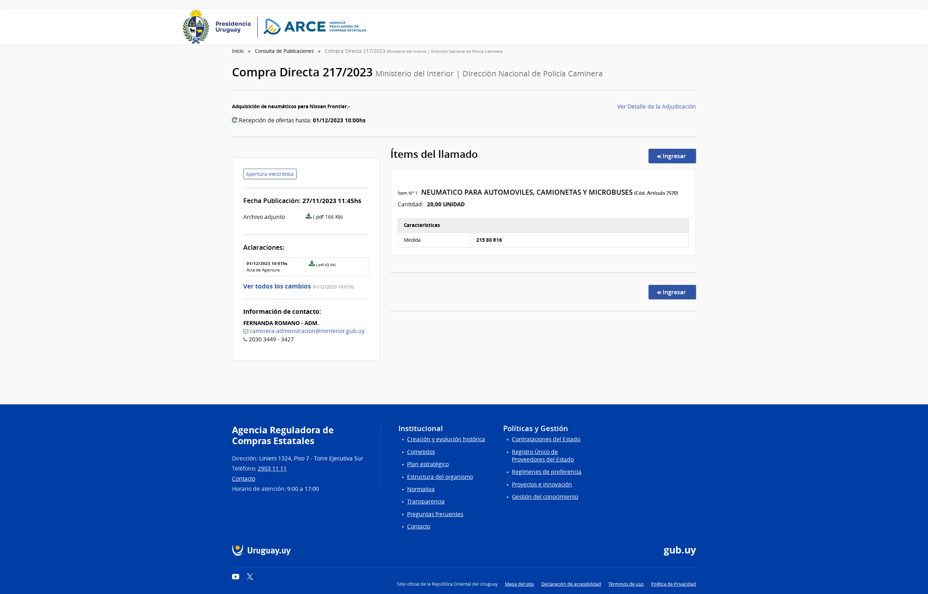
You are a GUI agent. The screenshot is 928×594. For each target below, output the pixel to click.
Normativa (421, 489)
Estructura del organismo (440, 477)
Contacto (243, 479)
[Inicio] (277, 26)
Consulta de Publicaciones (284, 51)
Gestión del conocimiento (545, 497)
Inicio (238, 51)
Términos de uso (626, 584)
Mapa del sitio (519, 584)
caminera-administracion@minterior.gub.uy (307, 331)
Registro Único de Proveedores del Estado (543, 455)
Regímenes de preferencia (546, 472)
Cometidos (421, 452)
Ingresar (678, 156)
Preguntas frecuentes (435, 514)
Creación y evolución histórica (446, 439)
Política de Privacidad (673, 584)
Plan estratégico (428, 464)
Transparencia (426, 501)
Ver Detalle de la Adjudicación (656, 106)
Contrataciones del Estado (546, 439)
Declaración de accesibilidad (571, 584)
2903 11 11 (272, 468)
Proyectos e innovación (542, 484)
